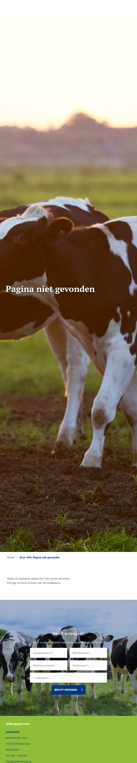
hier (14, 582)
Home (10, 557)
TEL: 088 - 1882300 (16, 755)
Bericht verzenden (65, 689)
